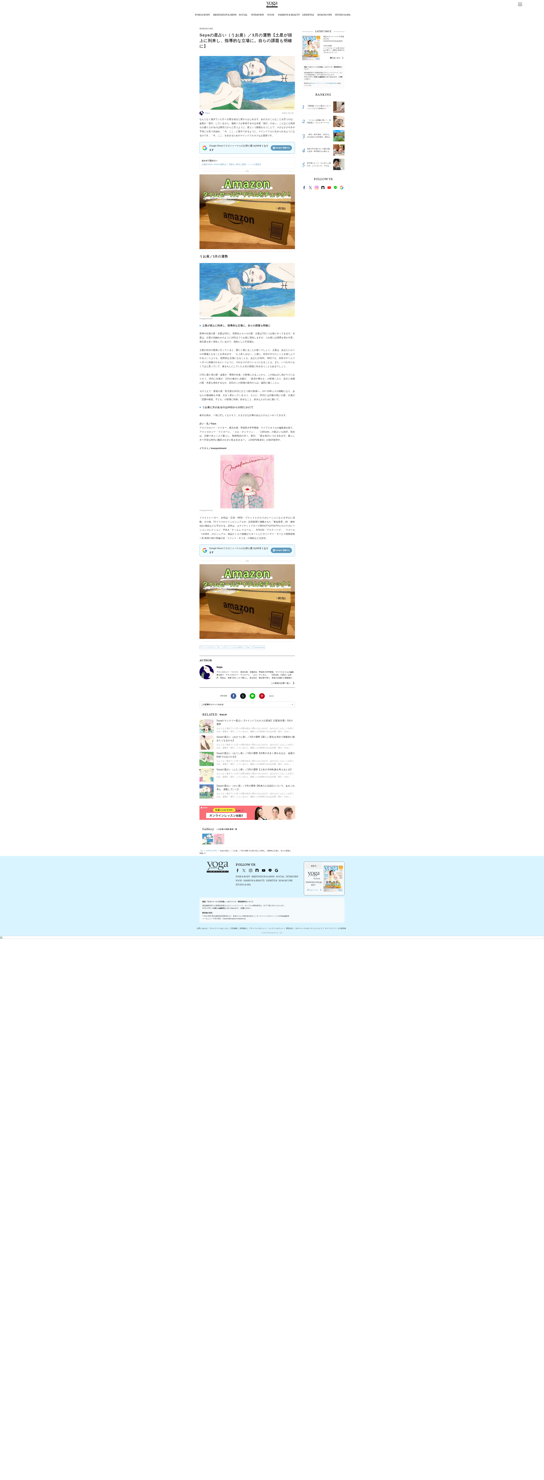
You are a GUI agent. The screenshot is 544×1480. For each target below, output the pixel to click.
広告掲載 (233, 928)
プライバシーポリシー (257, 928)
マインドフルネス (207, 647)
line (335, 187)
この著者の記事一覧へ (281, 683)
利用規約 (243, 928)
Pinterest (262, 696)
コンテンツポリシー (276, 928)
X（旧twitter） (243, 696)
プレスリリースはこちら (218, 928)
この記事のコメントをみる (212, 704)
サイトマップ (330, 928)
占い (219, 647)
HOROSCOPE (324, 15)
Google (341, 187)
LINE (252, 696)
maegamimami (259, 647)
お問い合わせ (202, 928)
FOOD (270, 15)
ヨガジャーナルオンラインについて (308, 928)
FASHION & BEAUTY (289, 15)
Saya (248, 647)
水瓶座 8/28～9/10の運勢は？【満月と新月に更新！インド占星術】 (232, 164)
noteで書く (271, 696)
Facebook (233, 696)
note (323, 187)
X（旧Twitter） (244, 870)
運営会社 (289, 928)
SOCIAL (243, 15)
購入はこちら (335, 58)
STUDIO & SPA (342, 15)
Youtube (329, 187)
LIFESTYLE (308, 15)
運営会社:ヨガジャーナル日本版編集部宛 (323, 83)
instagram (316, 187)
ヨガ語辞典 (341, 928)
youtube (263, 870)
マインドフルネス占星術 (234, 647)
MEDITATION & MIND (225, 15)
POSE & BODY (202, 15)
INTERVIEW (257, 15)
